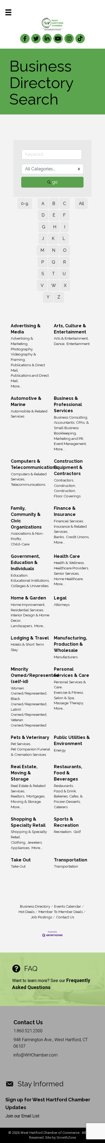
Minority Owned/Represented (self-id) (35, 675)
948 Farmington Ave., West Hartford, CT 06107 (50, 1043)
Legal (60, 598)
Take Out (21, 859)
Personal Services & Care (71, 672)
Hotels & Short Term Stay (27, 647)
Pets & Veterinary (30, 737)
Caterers (61, 807)
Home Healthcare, (68, 579)
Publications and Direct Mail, (30, 378)
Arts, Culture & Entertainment (70, 329)
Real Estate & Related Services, (28, 788)
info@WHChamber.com (35, 1055)
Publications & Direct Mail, (28, 367)
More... (16, 386)
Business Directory (35, 906)
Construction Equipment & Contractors (68, 467)
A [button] (42, 203)
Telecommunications (28, 484)
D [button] (43, 215)
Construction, (65, 485)
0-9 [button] (24, 203)
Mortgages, (35, 796)
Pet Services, (21, 744)
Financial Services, (69, 521)
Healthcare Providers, (71, 568)
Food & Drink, (65, 791)
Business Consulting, (71, 417)
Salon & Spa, (64, 698)
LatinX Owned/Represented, (29, 712)
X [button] (65, 285)
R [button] (64, 262)
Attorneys (61, 604)
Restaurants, (64, 785)
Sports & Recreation (66, 822)
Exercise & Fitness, (69, 692)
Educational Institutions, (30, 580)
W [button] (53, 285)
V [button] (42, 285)
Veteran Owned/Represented (28, 722)
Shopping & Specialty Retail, (29, 834)
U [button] (64, 273)
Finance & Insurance (65, 511)
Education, (19, 575)
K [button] (53, 238)
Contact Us (65, 917)
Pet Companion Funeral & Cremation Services (30, 752)
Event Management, (70, 443)
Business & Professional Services (68, 404)
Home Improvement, (28, 604)
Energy (60, 750)
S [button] (42, 273)
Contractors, (64, 480)
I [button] (64, 226)
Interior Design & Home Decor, (30, 618)
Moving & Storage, (26, 801)
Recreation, (63, 831)
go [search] (55, 182)
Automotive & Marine (26, 401)
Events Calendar (67, 906)
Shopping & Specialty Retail (28, 822)
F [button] (64, 215)
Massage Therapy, (69, 703)
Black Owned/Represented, (29, 701)
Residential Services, (27, 610)
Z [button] (58, 297)
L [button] (63, 238)
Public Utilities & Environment (72, 740)
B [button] (53, 203)
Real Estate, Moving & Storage (24, 773)
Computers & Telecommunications (34, 464)
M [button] (42, 250)
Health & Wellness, (69, 562)
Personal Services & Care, (70, 684)
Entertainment (78, 344)
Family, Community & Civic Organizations (26, 518)
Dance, (59, 344)
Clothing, (18, 842)
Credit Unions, (77, 537)
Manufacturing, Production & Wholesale (70, 644)
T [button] (53, 273)
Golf (77, 831)
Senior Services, (66, 573)
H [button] (54, 226)
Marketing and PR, (69, 438)
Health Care (67, 556)
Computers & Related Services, (29, 476)
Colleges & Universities (29, 586)
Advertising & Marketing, (22, 341)
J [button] (43, 238)
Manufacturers (66, 657)
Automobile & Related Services (29, 414)
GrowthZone (66, 1137)
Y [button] (48, 297)
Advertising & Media (26, 329)
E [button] (53, 215)
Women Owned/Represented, (29, 691)
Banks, (59, 537)
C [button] (64, 203)
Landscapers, (22, 626)
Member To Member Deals (60, 912)
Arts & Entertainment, (71, 338)
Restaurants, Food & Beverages (68, 773)
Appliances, (20, 848)
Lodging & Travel (30, 638)
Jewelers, (35, 842)
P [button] (42, 262)
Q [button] (53, 262)
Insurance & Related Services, (70, 529)
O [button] (64, 250)
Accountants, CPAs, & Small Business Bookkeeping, (71, 427)
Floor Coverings (67, 496)
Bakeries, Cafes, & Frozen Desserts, (68, 799)
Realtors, (18, 796)
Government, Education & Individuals (25, 562)
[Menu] (8, 12)
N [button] (53, 250)
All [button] (81, 203)
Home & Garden (28, 598)
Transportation (70, 859)
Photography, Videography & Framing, (23, 354)
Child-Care (20, 544)
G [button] (43, 226)
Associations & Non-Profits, (27, 536)
